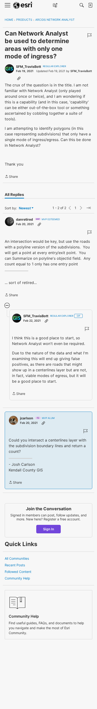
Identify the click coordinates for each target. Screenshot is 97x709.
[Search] (81, 5)
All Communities (17, 558)
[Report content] (89, 35)
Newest (25, 208)
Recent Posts (15, 565)
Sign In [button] (48, 529)
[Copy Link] (19, 78)
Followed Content (18, 572)
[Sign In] (90, 5)
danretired (24, 219)
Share (11, 176)
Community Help (17, 578)
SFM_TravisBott (28, 67)
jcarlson (26, 418)
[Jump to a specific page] (88, 208)
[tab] (14, 194)
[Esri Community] (23, 5)
